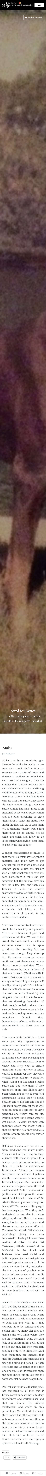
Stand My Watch (23, 711)
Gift (39, 5)
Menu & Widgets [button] (35, 17)
